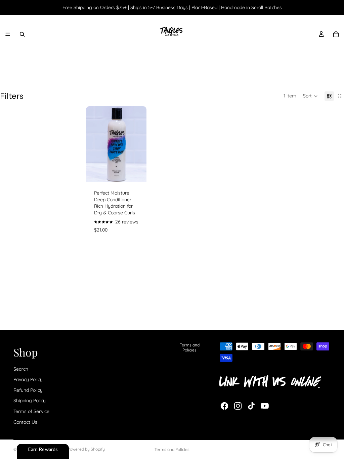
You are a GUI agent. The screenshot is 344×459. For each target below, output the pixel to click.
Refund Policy (28, 390)
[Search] (22, 34)
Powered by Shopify (86, 449)
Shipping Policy (29, 401)
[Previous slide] (93, 144)
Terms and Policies (190, 347)
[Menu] (7, 34)
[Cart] (336, 34)
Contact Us (25, 422)
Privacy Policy (28, 379)
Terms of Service (31, 411)
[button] (310, 96)
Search (20, 369)
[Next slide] (139, 144)
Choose (141, 171)
